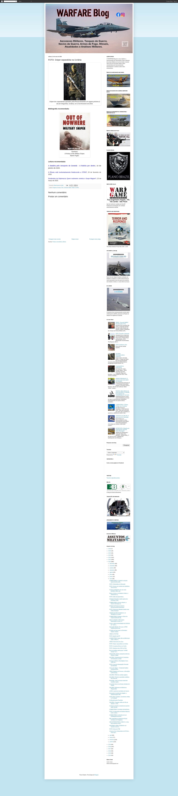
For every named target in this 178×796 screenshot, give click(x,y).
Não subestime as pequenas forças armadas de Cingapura (118, 719)
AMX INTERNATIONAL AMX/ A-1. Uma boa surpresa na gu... (119, 722)
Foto (62, 187)
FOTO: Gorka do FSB (114, 729)
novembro (112, 565)
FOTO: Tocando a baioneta (122, 333)
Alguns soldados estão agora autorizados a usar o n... (116, 620)
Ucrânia (77, 187)
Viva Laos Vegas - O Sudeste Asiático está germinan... (118, 668)
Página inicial (75, 239)
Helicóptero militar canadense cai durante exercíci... (117, 726)
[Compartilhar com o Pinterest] (77, 185)
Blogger (96, 775)
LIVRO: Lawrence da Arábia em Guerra (119, 691)
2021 (109, 559)
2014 (109, 755)
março (111, 737)
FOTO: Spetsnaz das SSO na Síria (118, 648)
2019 (109, 744)
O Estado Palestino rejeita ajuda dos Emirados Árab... (118, 599)
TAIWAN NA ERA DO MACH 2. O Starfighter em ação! (117, 613)
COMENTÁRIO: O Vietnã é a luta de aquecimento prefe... (118, 581)
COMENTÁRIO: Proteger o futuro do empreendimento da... (118, 617)
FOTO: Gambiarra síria (121, 344)
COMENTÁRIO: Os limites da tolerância (119, 709)
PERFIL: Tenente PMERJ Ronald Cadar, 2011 (122, 323)
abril (111, 735)
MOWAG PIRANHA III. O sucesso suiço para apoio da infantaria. (122, 380)
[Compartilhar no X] (73, 185)
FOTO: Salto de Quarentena (116, 596)
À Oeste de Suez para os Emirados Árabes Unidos (118, 631)
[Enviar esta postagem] (67, 185)
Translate (119, 455)
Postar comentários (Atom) (59, 241)
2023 (109, 555)
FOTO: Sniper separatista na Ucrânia (118, 644)
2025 (109, 550)
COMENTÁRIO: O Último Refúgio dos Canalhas (122, 405)
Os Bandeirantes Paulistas (116, 700)
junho (111, 576)
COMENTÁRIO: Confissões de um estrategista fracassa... (118, 715)
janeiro (111, 741)
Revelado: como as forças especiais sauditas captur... (118, 681)
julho (111, 574)
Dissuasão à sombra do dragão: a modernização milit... (117, 694)
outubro (112, 568)
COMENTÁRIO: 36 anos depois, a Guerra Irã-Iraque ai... (117, 603)
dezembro (112, 563)
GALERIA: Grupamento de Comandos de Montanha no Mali (118, 658)
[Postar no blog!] (72, 185)
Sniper (73, 187)
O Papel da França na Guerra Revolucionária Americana (116, 606)
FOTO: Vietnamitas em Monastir (117, 584)
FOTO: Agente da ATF (114, 636)
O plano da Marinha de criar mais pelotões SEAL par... (117, 590)
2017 (109, 748)
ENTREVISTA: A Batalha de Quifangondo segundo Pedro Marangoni (122, 430)
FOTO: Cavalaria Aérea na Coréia (117, 646)
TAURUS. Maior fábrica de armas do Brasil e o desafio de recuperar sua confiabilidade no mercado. (122, 393)
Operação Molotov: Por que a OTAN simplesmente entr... (118, 627)
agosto (111, 572)
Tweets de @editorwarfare (113, 478)
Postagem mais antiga (95, 239)
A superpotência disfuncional (120, 367)
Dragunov (54, 187)
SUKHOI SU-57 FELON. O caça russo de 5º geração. (122, 416)
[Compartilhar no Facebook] (75, 185)
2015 (109, 753)
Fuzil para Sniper (67, 187)
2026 (109, 548)
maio (111, 578)
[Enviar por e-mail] (70, 185)
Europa (59, 187)
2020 (109, 561)
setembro (112, 570)
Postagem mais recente (55, 239)
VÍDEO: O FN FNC (114, 634)
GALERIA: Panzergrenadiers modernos (120, 355)
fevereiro (112, 739)
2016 (109, 751)
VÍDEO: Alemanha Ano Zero (116, 641)
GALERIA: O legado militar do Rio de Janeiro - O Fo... (118, 703)
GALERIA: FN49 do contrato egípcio (118, 675)
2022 (109, 557)
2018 (109, 746)
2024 (109, 553)
